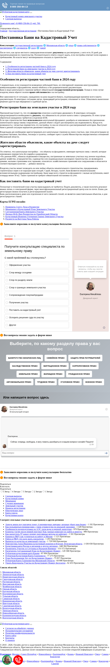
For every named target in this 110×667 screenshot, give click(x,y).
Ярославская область (11, 584)
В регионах (5, 654)
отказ (71, 45)
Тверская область (10, 610)
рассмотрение (6, 48)
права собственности (86, 45)
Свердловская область (12, 579)
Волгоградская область (12, 618)
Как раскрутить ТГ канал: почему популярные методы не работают (36, 534)
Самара (105, 654)
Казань (70, 654)
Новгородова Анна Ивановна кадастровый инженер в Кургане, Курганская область (43, 544)
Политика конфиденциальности (20, 633)
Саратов (55, 663)
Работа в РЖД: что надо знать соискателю (24, 539)
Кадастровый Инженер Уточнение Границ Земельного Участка (34, 216)
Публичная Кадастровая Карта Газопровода (25, 556)
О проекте (10, 640)
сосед (33, 48)
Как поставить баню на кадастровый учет (25, 74)
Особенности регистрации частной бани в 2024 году (30, 66)
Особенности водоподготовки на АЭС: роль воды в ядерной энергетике (38, 529)
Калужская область (11, 591)
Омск (97, 654)
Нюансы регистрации (15, 508)
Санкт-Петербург (29, 654)
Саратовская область (11, 606)
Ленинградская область (13, 574)
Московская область (55, 45)
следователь (21, 48)
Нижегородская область (13, 577)
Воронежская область (12, 601)
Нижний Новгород (84, 654)
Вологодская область (12, 608)
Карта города (11, 513)
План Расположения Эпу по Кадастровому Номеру (28, 558)
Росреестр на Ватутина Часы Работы (22, 219)
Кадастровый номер (14, 498)
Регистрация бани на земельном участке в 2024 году (30, 69)
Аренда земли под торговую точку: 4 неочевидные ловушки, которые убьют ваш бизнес (45, 524)
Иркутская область (11, 603)
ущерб (43, 48)
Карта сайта (10, 635)
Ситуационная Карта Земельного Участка (24, 212)
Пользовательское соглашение (19, 631)
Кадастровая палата (14, 515)
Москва (15, 654)
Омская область (9, 589)
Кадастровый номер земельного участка (23, 16)
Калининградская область (14, 615)
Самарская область (11, 598)
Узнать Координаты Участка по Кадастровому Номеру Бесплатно (35, 563)
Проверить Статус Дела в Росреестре (22, 207)
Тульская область (10, 596)
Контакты (9, 638)
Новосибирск (45, 654)
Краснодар (55, 656)
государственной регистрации (29, 45)
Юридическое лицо (14, 510)
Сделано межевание (14, 503)
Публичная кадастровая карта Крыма (22, 553)
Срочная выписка (13, 19)
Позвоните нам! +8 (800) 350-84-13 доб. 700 (20, 23)
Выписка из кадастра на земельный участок (25, 541)
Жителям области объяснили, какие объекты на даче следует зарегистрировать (42, 71)
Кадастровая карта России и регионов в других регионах (31, 546)
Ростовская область (11, 582)
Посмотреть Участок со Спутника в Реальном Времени (30, 548)
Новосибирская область (13, 613)
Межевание (10, 501)
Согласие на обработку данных (19, 628)
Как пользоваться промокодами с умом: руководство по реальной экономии (40, 527)
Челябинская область (12, 586)
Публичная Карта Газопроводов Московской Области (30, 560)
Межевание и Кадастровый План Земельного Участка (30, 209)
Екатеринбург (59, 654)
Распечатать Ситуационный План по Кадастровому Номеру (33, 551)
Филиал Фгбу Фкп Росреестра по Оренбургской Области (31, 214)
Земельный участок (14, 506)
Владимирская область (12, 594)
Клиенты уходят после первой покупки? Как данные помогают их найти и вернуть (43, 532)
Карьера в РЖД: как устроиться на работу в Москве (29, 536)
